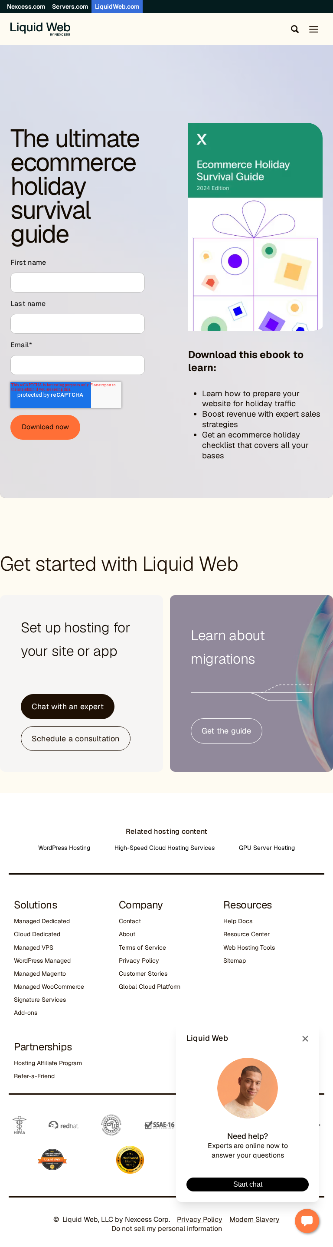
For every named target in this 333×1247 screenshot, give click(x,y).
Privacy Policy (139, 960)
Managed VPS (33, 947)
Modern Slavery (254, 1219)
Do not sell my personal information (166, 1228)
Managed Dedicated (42, 921)
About (127, 934)
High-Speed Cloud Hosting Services (164, 848)
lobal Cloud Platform (151, 986)
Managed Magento (40, 973)
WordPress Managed (42, 960)
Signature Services (40, 1000)
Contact (130, 921)
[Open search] (293, 29)
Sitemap (234, 960)
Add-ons (25, 1013)
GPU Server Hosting (267, 848)
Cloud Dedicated (37, 934)
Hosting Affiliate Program (48, 1063)
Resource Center (246, 934)
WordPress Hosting (64, 848)
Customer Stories (143, 973)
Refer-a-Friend (34, 1076)
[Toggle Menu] (314, 29)
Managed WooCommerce (49, 986)
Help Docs (237, 921)
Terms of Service (142, 947)
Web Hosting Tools (249, 947)
